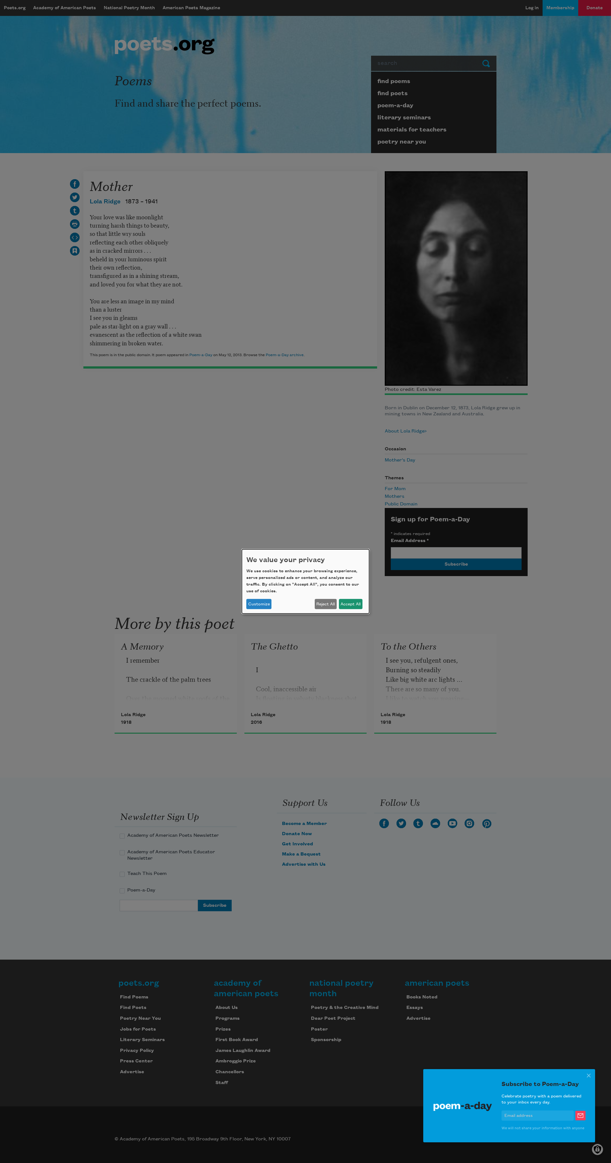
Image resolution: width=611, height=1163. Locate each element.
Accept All (351, 604)
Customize (259, 604)
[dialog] (305, 581)
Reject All (325, 604)
